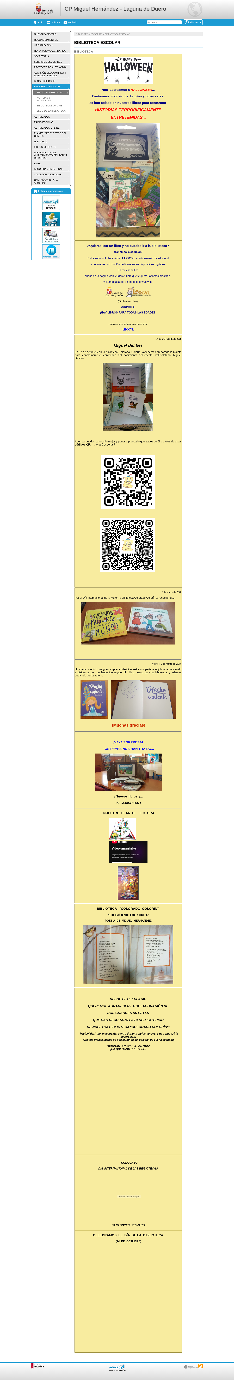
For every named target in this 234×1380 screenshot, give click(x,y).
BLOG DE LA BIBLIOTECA (51, 110)
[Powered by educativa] (37, 1365)
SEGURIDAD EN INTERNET (49, 169)
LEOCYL (128, 329)
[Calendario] (51, 251)
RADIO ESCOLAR (44, 122)
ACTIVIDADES (42, 116)
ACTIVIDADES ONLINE (46, 127)
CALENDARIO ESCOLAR (47, 174)
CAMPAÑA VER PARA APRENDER (46, 181)
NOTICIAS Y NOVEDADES (44, 99)
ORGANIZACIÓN (43, 45)
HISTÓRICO (40, 141)
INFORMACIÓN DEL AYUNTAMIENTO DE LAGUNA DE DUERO (50, 155)
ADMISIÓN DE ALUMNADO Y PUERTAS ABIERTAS (50, 74)
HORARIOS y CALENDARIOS (50, 50)
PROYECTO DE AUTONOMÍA (50, 67)
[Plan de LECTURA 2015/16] (122, 839)
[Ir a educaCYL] (117, 1370)
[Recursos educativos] (51, 235)
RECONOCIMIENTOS (46, 39)
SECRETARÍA (41, 56)
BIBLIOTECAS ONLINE (49, 105)
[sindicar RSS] (200, 1366)
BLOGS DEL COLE (44, 81)
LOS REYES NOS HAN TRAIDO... (128, 749)
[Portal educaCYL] (51, 203)
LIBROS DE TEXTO (45, 147)
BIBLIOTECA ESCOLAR (47, 86)
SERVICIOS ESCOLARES (48, 61)
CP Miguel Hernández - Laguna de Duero (115, 9)
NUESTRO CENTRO (45, 34)
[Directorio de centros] (51, 219)
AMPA (37, 163)
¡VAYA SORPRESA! (128, 742)
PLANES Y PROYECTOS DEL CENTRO (50, 134)
